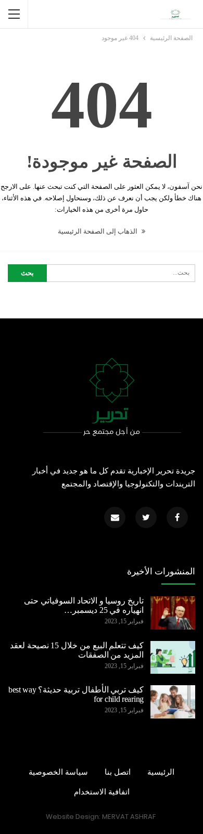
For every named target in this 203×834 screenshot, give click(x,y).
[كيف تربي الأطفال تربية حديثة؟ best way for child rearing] (172, 701)
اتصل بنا (118, 772)
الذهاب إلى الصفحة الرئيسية (98, 231)
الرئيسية (160, 772)
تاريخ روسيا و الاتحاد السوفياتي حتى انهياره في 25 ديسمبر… (84, 605)
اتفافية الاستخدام (102, 792)
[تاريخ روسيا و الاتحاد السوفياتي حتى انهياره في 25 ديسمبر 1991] (172, 613)
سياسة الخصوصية (58, 772)
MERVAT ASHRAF (129, 817)
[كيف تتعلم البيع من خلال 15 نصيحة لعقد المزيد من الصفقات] (172, 657)
